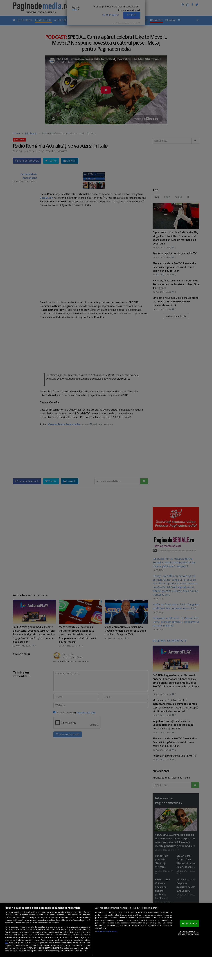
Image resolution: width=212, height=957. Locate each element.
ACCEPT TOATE (189, 923)
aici (6, 942)
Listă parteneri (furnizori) (106, 931)
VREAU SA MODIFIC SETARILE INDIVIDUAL (188, 933)
